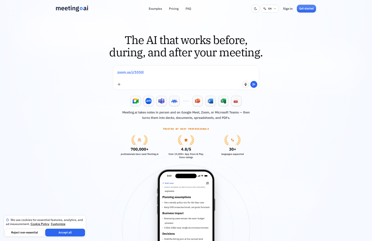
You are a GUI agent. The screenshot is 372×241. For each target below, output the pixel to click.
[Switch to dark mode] (255, 9)
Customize (58, 224)
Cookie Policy (40, 224)
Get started (306, 8)
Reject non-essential (24, 232)
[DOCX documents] (210, 101)
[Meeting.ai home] (72, 8)
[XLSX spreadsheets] (223, 101)
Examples (155, 9)
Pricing (174, 9)
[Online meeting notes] (135, 101)
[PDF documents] (236, 101)
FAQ (188, 9)
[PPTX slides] (197, 101)
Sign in (288, 9)
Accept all (65, 232)
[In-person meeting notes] (174, 101)
